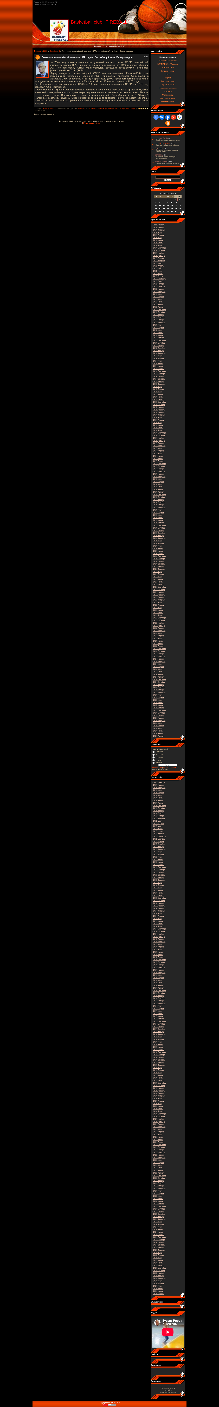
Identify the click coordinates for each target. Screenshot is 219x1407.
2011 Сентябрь (159, 279)
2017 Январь (158, 443)
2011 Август (158, 276)
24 (176, 208)
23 (172, 208)
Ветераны (159, 155)
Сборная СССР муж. (128, 108)
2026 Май (157, 728)
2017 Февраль (159, 446)
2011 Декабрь (159, 286)
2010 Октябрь (159, 250)
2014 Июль (158, 366)
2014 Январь (158, 351)
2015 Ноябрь (158, 407)
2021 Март (157, 572)
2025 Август (158, 708)
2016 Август (158, 430)
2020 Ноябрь (158, 561)
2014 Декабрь (159, 379)
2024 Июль (158, 674)
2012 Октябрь (159, 312)
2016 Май (157, 423)
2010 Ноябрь (158, 253)
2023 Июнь (158, 641)
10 (176, 203)
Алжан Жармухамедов (106, 108)
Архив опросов (169, 767)
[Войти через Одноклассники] (167, 123)
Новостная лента (49, 108)
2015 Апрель (158, 389)
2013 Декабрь (159, 348)
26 (156, 211)
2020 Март (157, 541)
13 (160, 205)
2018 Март (157, 479)
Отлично (159, 752)
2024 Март (157, 664)
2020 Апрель (158, 543)
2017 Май (157, 453)
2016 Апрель (158, 420)
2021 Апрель (158, 574)
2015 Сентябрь (159, 402)
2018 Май (157, 484)
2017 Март (157, 448)
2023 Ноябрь (158, 654)
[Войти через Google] (179, 117)
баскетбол (93, 108)
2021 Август (158, 584)
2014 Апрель (158, 358)
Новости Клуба (161, 138)
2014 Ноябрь (158, 376)
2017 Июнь (158, 456)
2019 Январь (158, 505)
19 (156, 208)
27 (160, 211)
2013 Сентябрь (159, 340)
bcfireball (81, 108)
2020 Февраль (159, 538)
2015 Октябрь (159, 405)
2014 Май (157, 361)
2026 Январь (158, 718)
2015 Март (157, 387)
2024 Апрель (158, 667)
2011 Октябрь (159, 281)
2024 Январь (158, 659)
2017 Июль (158, 458)
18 (180, 205)
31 (176, 211)
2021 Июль (158, 582)
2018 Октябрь (159, 497)
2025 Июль (158, 705)
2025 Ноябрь (158, 715)
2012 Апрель (158, 297)
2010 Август (158, 245)
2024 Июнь (158, 672)
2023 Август (158, 646)
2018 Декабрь (159, 502)
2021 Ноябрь (158, 592)
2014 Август (158, 369)
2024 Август (158, 677)
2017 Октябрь (159, 466)
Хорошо (159, 754)
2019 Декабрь (159, 533)
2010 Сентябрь (159, 248)
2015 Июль (158, 397)
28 (164, 211)
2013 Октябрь (159, 343)
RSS (123, 46)
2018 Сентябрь (159, 494)
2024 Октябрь (159, 682)
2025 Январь (158, 690)
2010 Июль (158, 243)
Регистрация (108, 46)
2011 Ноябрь (158, 284)
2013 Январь (158, 320)
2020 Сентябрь (159, 556)
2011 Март (157, 263)
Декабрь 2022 (168, 194)
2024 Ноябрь (158, 685)
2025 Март (157, 695)
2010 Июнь (158, 240)
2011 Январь (158, 258)
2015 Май (157, 392)
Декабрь (53, 51)
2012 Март (157, 294)
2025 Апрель (158, 697)
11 (180, 203)
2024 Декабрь (159, 687)
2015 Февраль (159, 384)
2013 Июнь (158, 333)
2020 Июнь (158, 548)
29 (168, 211)
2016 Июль (158, 428)
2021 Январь (158, 566)
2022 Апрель (158, 605)
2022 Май (157, 607)
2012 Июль (158, 304)
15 (168, 205)
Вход (117, 46)
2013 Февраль (159, 322)
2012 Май (157, 299)
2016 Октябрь (159, 435)
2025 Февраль (159, 692)
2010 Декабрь (159, 256)
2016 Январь (158, 412)
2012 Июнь (158, 302)
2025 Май (157, 700)
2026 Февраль (159, 721)
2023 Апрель (158, 636)
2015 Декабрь (159, 410)
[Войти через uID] (156, 117)
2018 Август (158, 492)
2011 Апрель (158, 266)
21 (164, 208)
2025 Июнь (158, 703)
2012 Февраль (159, 291)
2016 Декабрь (159, 440)
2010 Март (157, 232)
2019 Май (157, 515)
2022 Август (158, 615)
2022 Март (157, 602)
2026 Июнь (158, 731)
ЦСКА (117, 108)
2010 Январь (158, 227)
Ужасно (159, 763)
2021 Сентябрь (159, 587)
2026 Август (158, 736)
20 (160, 208)
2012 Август (158, 307)
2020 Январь (158, 536)
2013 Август (158, 338)
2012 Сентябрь (159, 309)
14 (164, 205)
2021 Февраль (159, 569)
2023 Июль (158, 643)
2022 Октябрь (159, 620)
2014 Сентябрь (159, 371)
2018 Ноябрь (158, 500)
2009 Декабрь (159, 225)
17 (176, 205)
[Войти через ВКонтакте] (161, 117)
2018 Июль (158, 489)
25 (180, 208)
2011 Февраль (159, 261)
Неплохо (159, 757)
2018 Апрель (158, 482)
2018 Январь (158, 474)
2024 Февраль (159, 661)
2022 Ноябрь (158, 623)
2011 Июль (158, 273)
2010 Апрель (158, 235)
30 (172, 211)
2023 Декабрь (159, 656)
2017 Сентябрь (159, 464)
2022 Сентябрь (159, 618)
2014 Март (157, 356)
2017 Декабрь (159, 471)
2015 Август (158, 399)
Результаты (157, 767)
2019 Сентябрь (159, 525)
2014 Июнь (158, 363)
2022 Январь (158, 597)
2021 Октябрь (159, 589)
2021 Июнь (158, 579)
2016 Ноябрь (158, 438)
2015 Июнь (158, 394)
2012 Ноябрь (158, 315)
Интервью (159, 148)
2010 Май (157, 238)
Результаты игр (161, 161)
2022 (45, 51)
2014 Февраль (159, 353)
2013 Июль (158, 335)
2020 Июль (158, 551)
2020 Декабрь (159, 564)
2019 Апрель (158, 512)
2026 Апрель (158, 726)
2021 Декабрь (159, 595)
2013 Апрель (158, 327)
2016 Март (157, 417)
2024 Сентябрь (159, 679)
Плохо (158, 760)
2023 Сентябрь (159, 649)
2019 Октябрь (159, 528)
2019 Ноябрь (158, 530)
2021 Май (157, 577)
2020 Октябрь (159, 559)
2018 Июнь (158, 487)
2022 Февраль (159, 600)
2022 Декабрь (159, 625)
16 (172, 205)
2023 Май (157, 638)
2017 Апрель (158, 451)
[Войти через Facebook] (167, 117)
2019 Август (158, 523)
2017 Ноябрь (158, 469)
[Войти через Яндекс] (173, 117)
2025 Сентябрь (159, 710)
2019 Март (157, 510)
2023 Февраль (159, 631)
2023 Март (157, 633)
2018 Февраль (159, 476)
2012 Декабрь (159, 317)
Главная (97, 46)
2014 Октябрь (159, 374)
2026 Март (157, 723)
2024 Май (157, 669)
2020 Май (157, 546)
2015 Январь (158, 381)
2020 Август (158, 554)
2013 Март (157, 325)
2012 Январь (158, 289)
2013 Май (157, 330)
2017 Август (158, 461)
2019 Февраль (159, 507)
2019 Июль (158, 520)
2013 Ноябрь (158, 345)
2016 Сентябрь (159, 433)
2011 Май (157, 268)
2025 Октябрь (159, 713)
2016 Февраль (159, 415)
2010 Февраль (159, 230)
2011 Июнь (158, 271)
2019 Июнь (158, 518)
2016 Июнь (158, 425)
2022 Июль (158, 613)
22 (168, 208)
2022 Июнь (158, 610)
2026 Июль (158, 733)
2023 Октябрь (159, 651)
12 (156, 205)
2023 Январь (158, 628)
